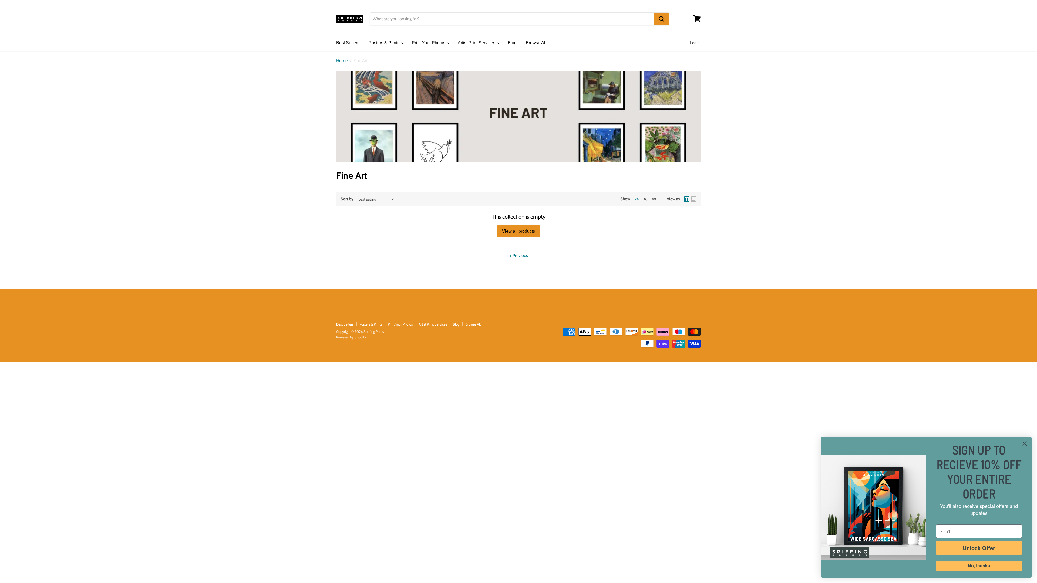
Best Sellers (347, 42)
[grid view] (686, 199)
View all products (518, 231)
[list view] (693, 199)
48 (654, 198)
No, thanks (979, 565)
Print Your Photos (429, 42)
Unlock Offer (979, 548)
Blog (512, 42)
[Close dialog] (1024, 443)
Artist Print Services (477, 42)
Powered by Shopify (351, 337)
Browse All (536, 42)
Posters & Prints (384, 42)
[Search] (661, 19)
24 (637, 198)
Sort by (347, 199)
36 (645, 198)
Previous (519, 255)
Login (694, 42)
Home (342, 60)
